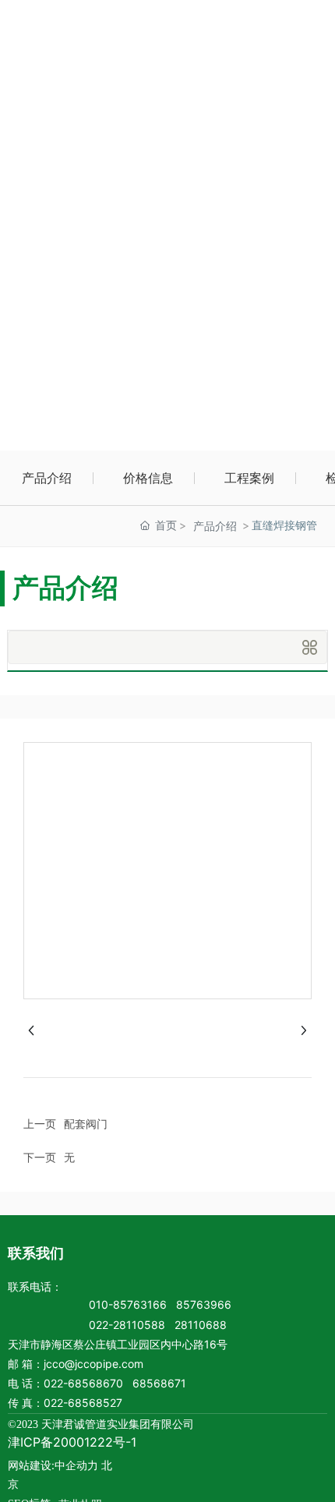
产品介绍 (47, 478)
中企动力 (76, 1465)
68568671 (159, 1383)
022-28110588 (127, 1324)
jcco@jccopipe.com (93, 1363)
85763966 (203, 1304)
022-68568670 (83, 1383)
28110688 (201, 1324)
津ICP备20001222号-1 (72, 1442)
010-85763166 (128, 1304)
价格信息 (148, 478)
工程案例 (249, 478)
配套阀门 (86, 1123)
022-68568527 (83, 1402)
